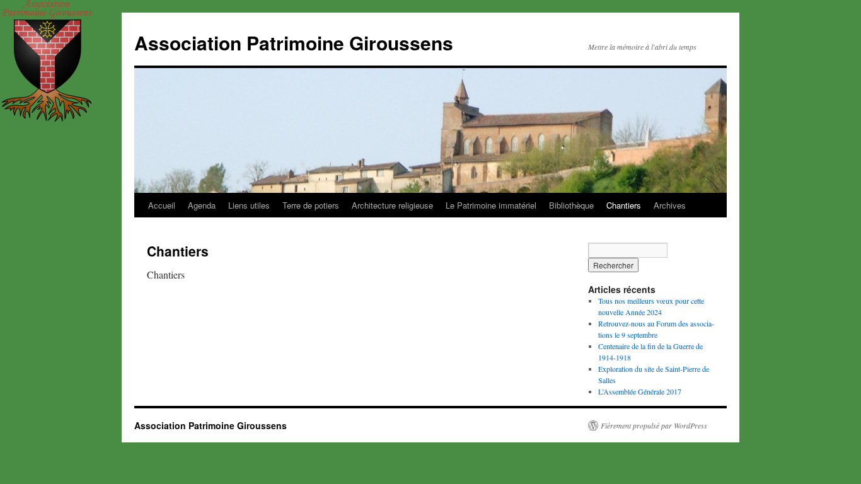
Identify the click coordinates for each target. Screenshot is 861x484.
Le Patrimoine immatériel (491, 205)
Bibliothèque (571, 205)
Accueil (161, 205)
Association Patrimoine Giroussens (293, 42)
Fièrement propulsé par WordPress (654, 425)
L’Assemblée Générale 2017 (639, 391)
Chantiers (623, 205)
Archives (670, 205)
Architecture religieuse (392, 205)
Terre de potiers (310, 205)
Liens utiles (249, 205)
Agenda (202, 205)
